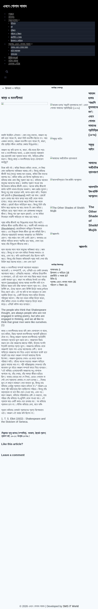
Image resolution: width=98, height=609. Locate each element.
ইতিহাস (13, 23)
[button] (2, 449)
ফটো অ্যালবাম (15, 51)
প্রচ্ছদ (11, 13)
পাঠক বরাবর (13, 60)
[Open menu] (5, 77)
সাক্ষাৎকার (14, 54)
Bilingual (13, 57)
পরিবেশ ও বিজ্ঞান (16, 34)
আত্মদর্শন (83, 246)
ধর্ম (12, 27)
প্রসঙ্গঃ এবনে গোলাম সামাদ (19, 47)
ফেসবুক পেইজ (14, 63)
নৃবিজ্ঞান (13, 30)
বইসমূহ (11, 16)
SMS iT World (71, 606)
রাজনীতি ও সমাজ (16, 37)
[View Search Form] (7, 72)
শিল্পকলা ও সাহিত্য (17, 40)
